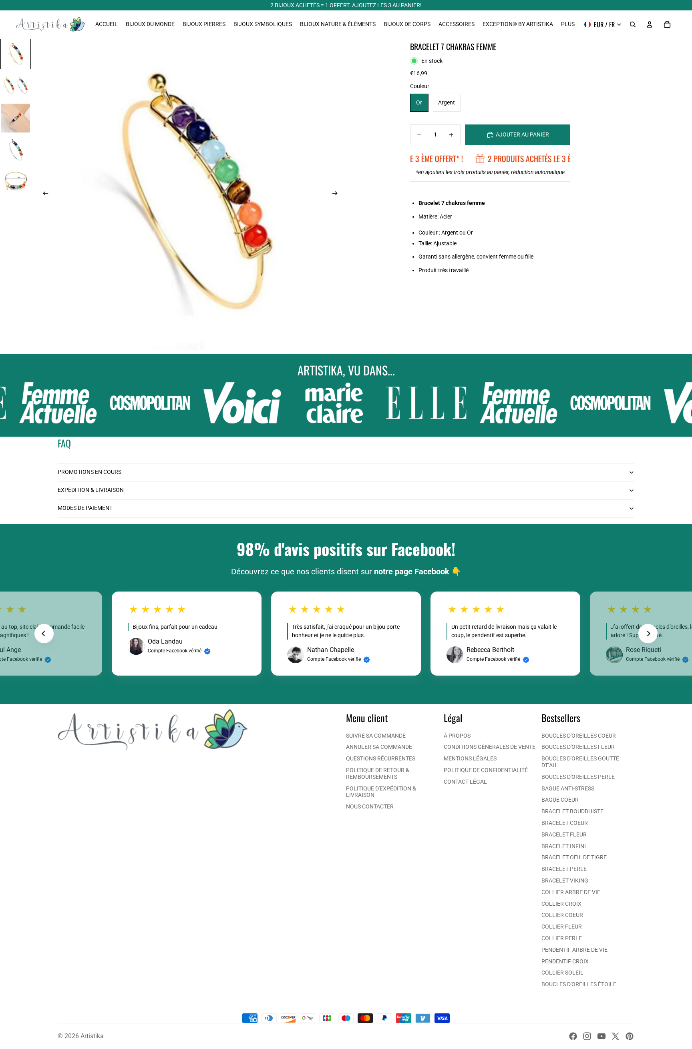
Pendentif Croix (565, 961)
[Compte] (649, 24)
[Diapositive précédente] (43, 194)
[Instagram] (587, 1036)
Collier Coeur (562, 915)
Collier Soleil (562, 972)
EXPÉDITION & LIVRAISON (91, 490)
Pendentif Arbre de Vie (574, 950)
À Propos (457, 735)
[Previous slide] (44, 633)
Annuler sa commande (379, 747)
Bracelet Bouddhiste (572, 811)
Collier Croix (561, 904)
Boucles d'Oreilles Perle (578, 777)
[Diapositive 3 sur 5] (15, 118)
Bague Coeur (560, 799)
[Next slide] (648, 633)
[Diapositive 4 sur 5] (15, 150)
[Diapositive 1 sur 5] (15, 54)
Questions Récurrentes (380, 758)
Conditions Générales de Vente (489, 747)
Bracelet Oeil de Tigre (574, 857)
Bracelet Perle (564, 869)
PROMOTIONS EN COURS (89, 472)
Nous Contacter (370, 806)
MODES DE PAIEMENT (85, 508)
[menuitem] (568, 24)
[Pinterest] (629, 1036)
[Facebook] (573, 1036)
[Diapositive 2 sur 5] (15, 86)
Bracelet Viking (564, 880)
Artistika (92, 1036)
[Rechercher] (633, 24)
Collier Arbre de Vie (570, 892)
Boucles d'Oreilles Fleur (578, 747)
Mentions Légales (470, 758)
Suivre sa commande (376, 735)
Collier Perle (561, 938)
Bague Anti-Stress (567, 788)
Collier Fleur (561, 926)
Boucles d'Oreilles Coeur (578, 735)
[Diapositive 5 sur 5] (15, 182)
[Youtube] (601, 1036)
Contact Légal (465, 781)
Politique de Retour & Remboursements (377, 773)
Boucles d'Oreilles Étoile (578, 984)
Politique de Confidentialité (486, 770)
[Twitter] (615, 1036)
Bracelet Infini (563, 846)
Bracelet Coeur (564, 823)
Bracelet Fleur (564, 834)
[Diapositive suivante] (337, 194)
